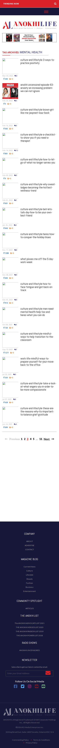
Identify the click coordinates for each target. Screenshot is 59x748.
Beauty (30, 579)
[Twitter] (22, 687)
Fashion (29, 583)
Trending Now (11, 4)
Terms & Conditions (41, 740)
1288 (6, 253)
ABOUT (29, 541)
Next (47, 438)
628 (6, 402)
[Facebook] (15, 687)
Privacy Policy (31, 743)
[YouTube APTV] (37, 687)
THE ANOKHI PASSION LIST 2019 (29, 631)
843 (6, 228)
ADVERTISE (29, 545)
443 (6, 79)
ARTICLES (29, 608)
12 (17, 150)
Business (30, 587)
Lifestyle (29, 575)
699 (6, 427)
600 (6, 278)
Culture (29, 571)
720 (6, 328)
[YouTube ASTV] (43, 687)
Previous (14, 438)
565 (6, 128)
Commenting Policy (20, 740)
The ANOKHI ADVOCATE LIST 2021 (29, 623)
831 (6, 203)
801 (6, 153)
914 (6, 303)
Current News (30, 566)
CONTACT (29, 549)
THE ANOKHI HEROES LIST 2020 (29, 627)
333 (6, 377)
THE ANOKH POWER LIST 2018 (29, 635)
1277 (6, 352)
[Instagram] (29, 687)
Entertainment (29, 591)
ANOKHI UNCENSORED (29, 650)
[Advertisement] (29, 486)
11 (40, 438)
